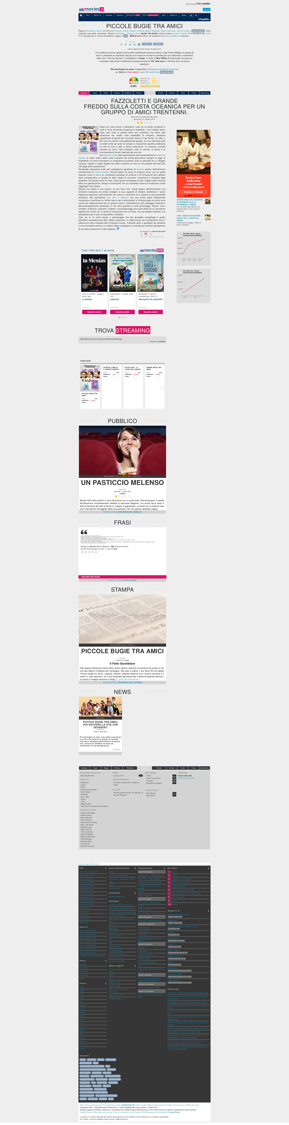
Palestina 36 (113, 932)
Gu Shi (111, 979)
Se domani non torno (116, 957)
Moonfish (112, 975)
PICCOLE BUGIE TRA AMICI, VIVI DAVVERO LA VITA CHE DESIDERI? (100, 724)
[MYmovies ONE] (152, 250)
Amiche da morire (173, 938)
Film (103, 1105)
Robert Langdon (85, 1086)
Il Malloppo (142, 948)
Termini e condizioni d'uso (124, 1112)
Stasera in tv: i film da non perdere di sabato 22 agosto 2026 (188, 993)
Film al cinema (84, 912)
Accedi (207, 9)
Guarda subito (94, 312)
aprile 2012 (187, 33)
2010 (137, 33)
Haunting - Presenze (174, 956)
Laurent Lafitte (183, 30)
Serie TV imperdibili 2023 (88, 938)
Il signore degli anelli (87, 1096)
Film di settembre (85, 919)
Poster (172, 93)
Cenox (83, 799)
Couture (141, 892)
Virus (93, 1083)
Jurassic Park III (173, 968)
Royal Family (84, 1076)
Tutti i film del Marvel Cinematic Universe (93, 1092)
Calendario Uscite (114, 1105)
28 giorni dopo (110, 1060)
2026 (86, 872)
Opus (108, 1066)
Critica (117, 93)
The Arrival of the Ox (116, 999)
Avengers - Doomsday (116, 916)
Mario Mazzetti (86, 817)
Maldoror (112, 885)
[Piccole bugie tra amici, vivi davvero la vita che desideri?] (100, 716)
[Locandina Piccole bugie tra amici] (89, 153)
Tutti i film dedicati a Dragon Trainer (92, 1066)
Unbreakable (113, 1083)
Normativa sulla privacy (103, 1112)
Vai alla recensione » (130, 679)
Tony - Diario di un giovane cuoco (149, 902)
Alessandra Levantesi (89, 822)
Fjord (110, 943)
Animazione (83, 975)
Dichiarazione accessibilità (157, 1112)
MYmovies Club (193, 1105)
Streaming (205, 93)
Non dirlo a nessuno (118, 197)
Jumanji (170, 944)
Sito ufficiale (151, 793)
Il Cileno (141, 906)
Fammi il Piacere (143, 958)
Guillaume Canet (94, 30)
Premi (139, 93)
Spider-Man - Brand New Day (181, 879)
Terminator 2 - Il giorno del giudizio (150, 920)
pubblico (175, 35)
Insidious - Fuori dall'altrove (118, 875)
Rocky (111, 1099)
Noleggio (153, 69)
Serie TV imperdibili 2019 (88, 952)
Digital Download (170, 69)
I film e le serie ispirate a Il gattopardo (92, 1069)
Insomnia (171, 932)
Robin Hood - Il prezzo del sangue (183, 890)
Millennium (106, 1086)
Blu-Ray (155, 72)
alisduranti (85, 782)
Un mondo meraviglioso (146, 955)
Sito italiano (150, 795)
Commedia (120, 33)
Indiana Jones (102, 1083)
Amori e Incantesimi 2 (116, 936)
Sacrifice (175, 901)
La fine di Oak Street (178, 886)
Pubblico (128, 93)
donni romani (86, 792)
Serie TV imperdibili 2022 (88, 941)
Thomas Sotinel (87, 832)
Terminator (102, 1099)
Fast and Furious (100, 1089)
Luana (83, 785)
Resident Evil (113, 925)
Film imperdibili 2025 (87, 875)
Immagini (149, 780)
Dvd (137, 1105)
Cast (95, 93)
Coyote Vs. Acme (144, 931)
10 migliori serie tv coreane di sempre (92, 956)
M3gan (96, 1063)
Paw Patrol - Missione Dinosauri (149, 988)
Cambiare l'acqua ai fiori (117, 954)
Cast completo (198, 31)
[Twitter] (125, 44)
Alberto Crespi (86, 827)
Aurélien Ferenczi (87, 846)
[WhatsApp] (134, 44)
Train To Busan (143, 928)
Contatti (90, 1112)
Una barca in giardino (150, 299)
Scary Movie (92, 1060)
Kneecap (114, 299)
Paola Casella (86, 815)
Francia (130, 33)
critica (167, 35)
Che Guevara (93, 1099)
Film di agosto (84, 915)
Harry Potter (97, 1086)
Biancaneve (111, 1069)
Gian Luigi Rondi (87, 825)
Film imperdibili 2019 (87, 897)
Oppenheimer (96, 1073)
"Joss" (83, 801)
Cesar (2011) (118, 775)
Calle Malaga (113, 928)
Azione (82, 979)
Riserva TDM (140, 1112)
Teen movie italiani (86, 1089)
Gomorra (101, 1060)
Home (82, 1105)
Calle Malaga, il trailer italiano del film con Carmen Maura (187, 1002)
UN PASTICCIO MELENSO (122, 482)
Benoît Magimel (153, 30)
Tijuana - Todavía (115, 982)
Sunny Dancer (143, 935)
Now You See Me (85, 1063)
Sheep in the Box (144, 910)
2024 (95, 872)
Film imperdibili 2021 (87, 890)
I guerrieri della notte (175, 974)
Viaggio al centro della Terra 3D (178, 914)
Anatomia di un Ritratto (116, 995)
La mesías (87, 299)
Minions (82, 1060)
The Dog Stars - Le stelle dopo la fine (150, 875)
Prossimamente (159, 1105)
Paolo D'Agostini (87, 834)
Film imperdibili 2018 (87, 901)
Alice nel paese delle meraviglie (106, 1096)
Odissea (174, 875)
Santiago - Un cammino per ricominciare (122, 912)
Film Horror (83, 971)
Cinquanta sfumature (87, 1079)
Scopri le (122, 512)
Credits (82, 1112)
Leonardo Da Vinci (97, 1076)
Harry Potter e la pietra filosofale (149, 879)
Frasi (194, 93)
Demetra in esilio (114, 986)
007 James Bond (114, 1079)
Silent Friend (142, 951)
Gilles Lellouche (168, 30)
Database (97, 1105)
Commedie (83, 964)
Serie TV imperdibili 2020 (88, 949)
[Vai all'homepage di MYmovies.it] (91, 11)
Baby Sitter (107, 1073)
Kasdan (140, 169)
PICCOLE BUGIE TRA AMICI (122, 650)
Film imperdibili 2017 (87, 904)
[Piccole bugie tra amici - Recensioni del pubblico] (122, 474)
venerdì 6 (177, 33)
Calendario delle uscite (117, 896)
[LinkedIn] (130, 44)
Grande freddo (110, 155)
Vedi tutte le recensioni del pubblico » (95, 806)
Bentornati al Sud (115, 947)
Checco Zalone (85, 1073)
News (106, 93)
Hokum (175, 904)
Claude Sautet (101, 171)
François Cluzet (121, 30)
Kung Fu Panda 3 (173, 980)
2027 (81, 872)
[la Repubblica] (198, 5)
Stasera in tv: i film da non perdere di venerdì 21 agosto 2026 (188, 1028)
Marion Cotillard (137, 30)
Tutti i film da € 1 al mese (97, 250)
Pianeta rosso (172, 920)
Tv (142, 1105)
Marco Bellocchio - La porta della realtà (151, 913)
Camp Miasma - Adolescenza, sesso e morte (186, 893)
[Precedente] (83, 387)
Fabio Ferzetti (86, 829)
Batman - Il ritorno (174, 950)
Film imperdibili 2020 (87, 893)
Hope (111, 939)
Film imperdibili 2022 (87, 886)
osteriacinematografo (89, 789)
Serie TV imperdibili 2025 (88, 931)
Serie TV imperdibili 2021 (88, 945)
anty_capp (85, 797)
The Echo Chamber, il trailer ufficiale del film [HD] (184, 1032)
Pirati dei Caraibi (101, 1079)
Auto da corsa (84, 1083)
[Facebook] (121, 44)
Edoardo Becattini (87, 775)
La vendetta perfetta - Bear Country (150, 882)
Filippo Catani (86, 804)
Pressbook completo (154, 783)
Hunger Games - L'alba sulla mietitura (121, 908)
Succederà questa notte (117, 961)
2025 (90, 872)
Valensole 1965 (114, 888)
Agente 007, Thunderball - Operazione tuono (182, 926)
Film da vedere (85, 908)
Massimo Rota (86, 841)
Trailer (161, 93)
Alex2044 (84, 794)
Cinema (89, 1105)
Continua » (117, 749)
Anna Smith (85, 844)
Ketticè (140, 966)
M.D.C (83, 787)
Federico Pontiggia (88, 813)
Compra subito (167, 72)
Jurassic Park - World (112, 1076)
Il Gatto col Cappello (116, 950)
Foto (183, 93)
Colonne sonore (179, 1105)
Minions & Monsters (178, 897)
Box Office (148, 1105)
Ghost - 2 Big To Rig (145, 895)
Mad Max (83, 1099)
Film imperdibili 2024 (87, 879)
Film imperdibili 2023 (87, 883)
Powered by (154, 341)
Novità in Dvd (84, 922)
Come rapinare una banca (147, 962)
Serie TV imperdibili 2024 (88, 934)
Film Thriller (84, 968)
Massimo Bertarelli (88, 836)
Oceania (112, 872)
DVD (147, 72)
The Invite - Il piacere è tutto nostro (120, 905)
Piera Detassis (86, 820)
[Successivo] (162, 387)
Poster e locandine (153, 778)
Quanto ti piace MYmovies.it (89, 864)
